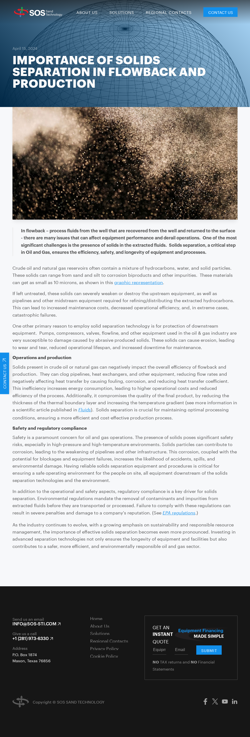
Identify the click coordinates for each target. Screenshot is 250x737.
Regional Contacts (169, 12)
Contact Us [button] (220, 12)
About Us (87, 12)
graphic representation (138, 281)
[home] (37, 12)
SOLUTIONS (121, 12)
